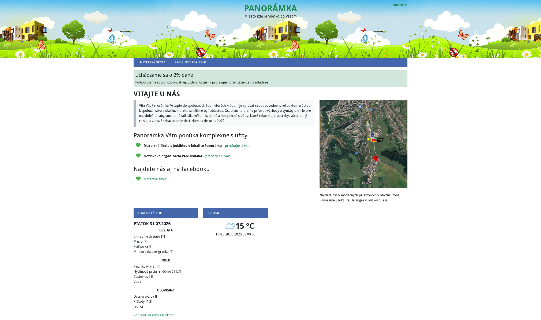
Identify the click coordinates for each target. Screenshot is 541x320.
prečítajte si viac (237, 146)
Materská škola (155, 179)
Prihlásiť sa (399, 5)
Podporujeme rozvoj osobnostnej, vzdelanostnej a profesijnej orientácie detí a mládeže (201, 78)
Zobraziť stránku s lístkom (154, 315)
